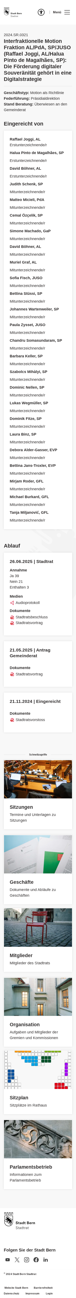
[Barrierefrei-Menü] (41, 12)
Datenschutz (11, 1293)
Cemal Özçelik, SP (26, 215)
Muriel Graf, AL (23, 262)
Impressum (32, 1293)
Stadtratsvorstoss (30, 720)
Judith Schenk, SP (26, 184)
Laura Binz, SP (23, 434)
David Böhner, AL (25, 168)
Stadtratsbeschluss (32, 617)
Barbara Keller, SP (26, 356)
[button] (61, 12)
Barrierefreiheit (43, 1287)
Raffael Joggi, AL (25, 139)
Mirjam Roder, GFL (26, 481)
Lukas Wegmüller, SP (29, 403)
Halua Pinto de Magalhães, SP (37, 153)
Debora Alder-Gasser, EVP (33, 450)
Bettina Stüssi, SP (26, 293)
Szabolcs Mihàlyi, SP (28, 372)
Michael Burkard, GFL (29, 497)
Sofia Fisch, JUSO (26, 278)
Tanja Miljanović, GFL (29, 512)
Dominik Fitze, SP (26, 419)
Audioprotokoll (28, 603)
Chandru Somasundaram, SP (36, 340)
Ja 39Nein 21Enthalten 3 (19, 578)
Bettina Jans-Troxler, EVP (33, 465)
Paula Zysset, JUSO (27, 325)
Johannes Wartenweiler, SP (34, 309)
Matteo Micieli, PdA (27, 200)
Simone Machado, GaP (30, 231)
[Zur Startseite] (13, 12)
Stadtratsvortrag (29, 623)
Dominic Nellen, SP (27, 387)
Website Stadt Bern (16, 1287)
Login (49, 1293)
